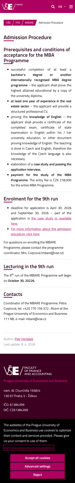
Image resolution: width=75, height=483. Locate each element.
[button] (53, 6)
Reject (37, 474)
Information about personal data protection (28, 448)
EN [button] (60, 6)
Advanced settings (37, 466)
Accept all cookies (37, 457)
